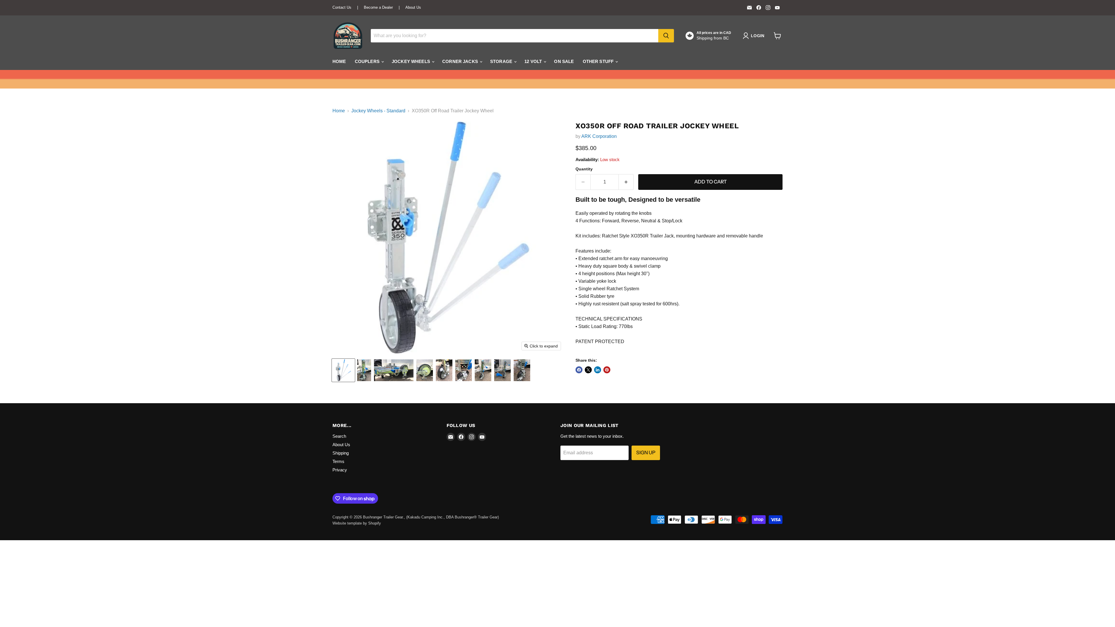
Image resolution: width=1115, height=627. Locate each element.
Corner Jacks (460, 61)
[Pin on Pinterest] (606, 369)
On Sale (564, 61)
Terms (338, 461)
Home (339, 61)
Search (339, 436)
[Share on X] (588, 369)
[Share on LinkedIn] (597, 369)
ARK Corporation (599, 136)
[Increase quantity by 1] (626, 182)
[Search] (666, 35)
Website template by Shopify (356, 523)
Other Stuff (599, 61)
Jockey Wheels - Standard (378, 110)
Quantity (584, 169)
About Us (413, 8)
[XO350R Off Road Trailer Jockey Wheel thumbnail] (343, 370)
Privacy (339, 469)
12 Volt (533, 61)
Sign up (645, 452)
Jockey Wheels (411, 61)
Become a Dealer (378, 8)
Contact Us (341, 8)
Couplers (368, 61)
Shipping (340, 453)
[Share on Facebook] (579, 369)
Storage (501, 61)
